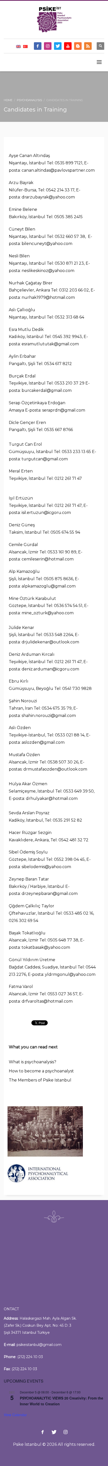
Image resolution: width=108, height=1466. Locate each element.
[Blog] (78, 46)
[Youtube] (68, 46)
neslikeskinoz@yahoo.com (48, 270)
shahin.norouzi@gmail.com (49, 715)
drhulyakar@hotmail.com (52, 798)
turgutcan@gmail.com (45, 459)
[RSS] (88, 46)
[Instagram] (47, 46)
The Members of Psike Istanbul (40, 1080)
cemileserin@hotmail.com (48, 559)
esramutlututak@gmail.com (50, 344)
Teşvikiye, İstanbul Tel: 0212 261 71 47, (45, 505)
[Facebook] (37, 46)
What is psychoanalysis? (32, 1061)
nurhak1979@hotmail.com (48, 297)
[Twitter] (58, 46)
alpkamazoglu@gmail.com (49, 586)
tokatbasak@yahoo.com (46, 947)
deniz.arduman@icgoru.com (51, 669)
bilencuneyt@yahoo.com (47, 243)
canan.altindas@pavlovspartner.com (58, 170)
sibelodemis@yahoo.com (46, 866)
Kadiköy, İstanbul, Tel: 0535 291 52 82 (45, 820)
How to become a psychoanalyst (41, 1071)
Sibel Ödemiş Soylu (28, 852)
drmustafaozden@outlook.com (55, 769)
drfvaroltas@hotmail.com (47, 1001)
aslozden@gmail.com (43, 742)
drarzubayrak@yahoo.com (48, 197)
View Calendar (15, 1414)
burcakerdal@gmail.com (47, 390)
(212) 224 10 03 (30, 1357)
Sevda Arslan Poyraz (29, 812)
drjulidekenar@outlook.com (50, 642)
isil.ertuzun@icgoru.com (46, 512)
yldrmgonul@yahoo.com (70, 974)
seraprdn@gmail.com (63, 410)
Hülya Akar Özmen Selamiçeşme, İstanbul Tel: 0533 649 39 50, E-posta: (51, 791)
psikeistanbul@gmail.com (39, 1344)
